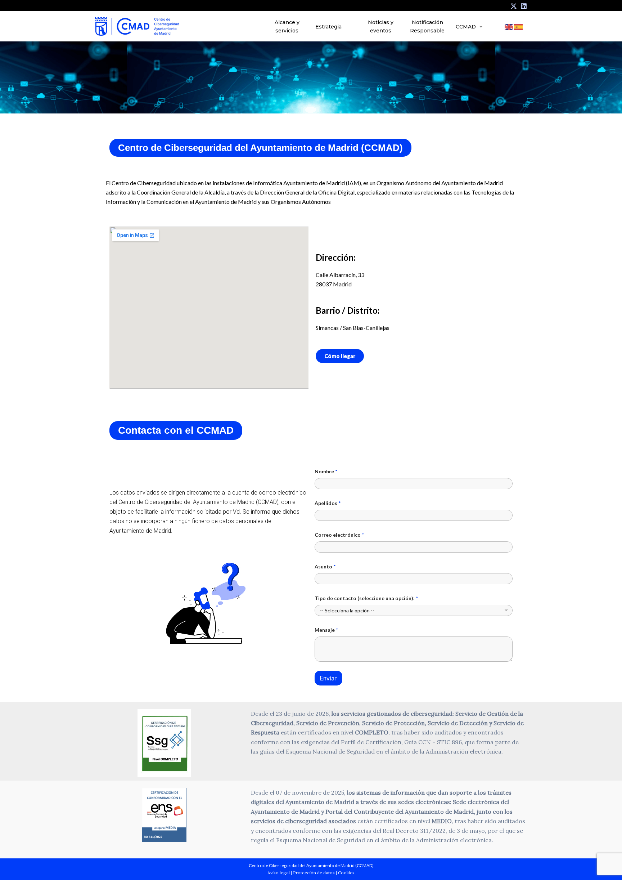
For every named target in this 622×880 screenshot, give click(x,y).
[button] (479, 27)
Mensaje (326, 630)
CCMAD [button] (466, 26)
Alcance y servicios (287, 26)
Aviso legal (278, 872)
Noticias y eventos (380, 26)
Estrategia (328, 26)
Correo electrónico (339, 535)
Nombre (326, 471)
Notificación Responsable (427, 26)
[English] (509, 26)
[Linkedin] (523, 6)
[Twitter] (513, 6)
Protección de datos (314, 872)
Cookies (346, 872)
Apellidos (328, 503)
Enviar (328, 678)
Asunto (325, 566)
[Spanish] (518, 26)
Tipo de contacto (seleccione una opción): (366, 598)
